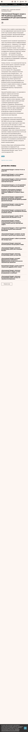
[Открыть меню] (26, 1)
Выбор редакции (5, 6)
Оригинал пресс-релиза (6, 160)
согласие (19, 727)
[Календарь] (12, 1)
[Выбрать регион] (17, 1)
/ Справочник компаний (14, 9)
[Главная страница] (1, 1)
